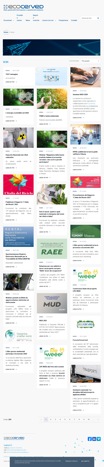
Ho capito (85, 461)
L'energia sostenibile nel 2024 (17, 113)
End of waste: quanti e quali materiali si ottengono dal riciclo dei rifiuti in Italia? (51, 214)
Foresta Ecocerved (80, 340)
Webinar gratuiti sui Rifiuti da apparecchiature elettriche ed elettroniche (17, 300)
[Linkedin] (94, 439)
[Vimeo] (99, 439)
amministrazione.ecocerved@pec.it (18, 452)
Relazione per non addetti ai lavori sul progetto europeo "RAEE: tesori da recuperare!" (50, 268)
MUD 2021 (43, 321)
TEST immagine (12, 74)
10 (88, 419)
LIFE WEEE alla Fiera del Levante (51, 367)
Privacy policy (72, 461)
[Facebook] (90, 439)
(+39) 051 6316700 (15, 448)
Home (6, 32)
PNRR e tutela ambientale (49, 116)
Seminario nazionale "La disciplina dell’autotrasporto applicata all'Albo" (83, 392)
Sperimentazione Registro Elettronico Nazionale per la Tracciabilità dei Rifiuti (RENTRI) (18, 256)
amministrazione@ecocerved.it (16, 450)
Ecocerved (91, 104)
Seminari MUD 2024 (80, 94)
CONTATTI (8, 445)
